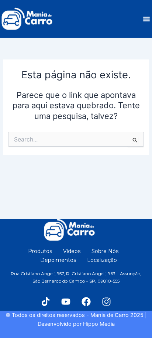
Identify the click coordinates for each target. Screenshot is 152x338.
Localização (102, 260)
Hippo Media (99, 324)
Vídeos (71, 251)
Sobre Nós (104, 251)
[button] (146, 18)
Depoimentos (58, 260)
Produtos (40, 251)
